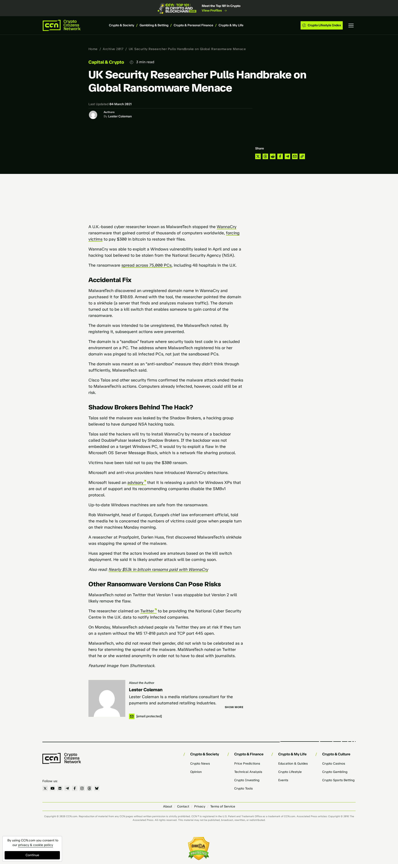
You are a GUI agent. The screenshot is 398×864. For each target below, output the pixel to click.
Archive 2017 (113, 49)
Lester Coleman (120, 116)
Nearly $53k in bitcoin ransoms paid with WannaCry (158, 569)
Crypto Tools (243, 788)
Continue (32, 855)
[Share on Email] (295, 156)
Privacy (199, 806)
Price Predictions (247, 764)
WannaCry (226, 226)
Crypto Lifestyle (290, 772)
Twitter (147, 611)
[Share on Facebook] (280, 156)
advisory (135, 482)
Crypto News (200, 764)
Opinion (196, 772)
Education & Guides (293, 764)
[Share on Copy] (302, 156)
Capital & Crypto (106, 62)
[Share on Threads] (265, 156)
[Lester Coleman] (106, 698)
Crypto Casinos (333, 764)
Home (93, 49)
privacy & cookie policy (35, 845)
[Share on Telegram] (287, 156)
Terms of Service (222, 806)
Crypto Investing (246, 780)
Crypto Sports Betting (338, 780)
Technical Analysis (248, 772)
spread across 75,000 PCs (146, 265)
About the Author (141, 683)
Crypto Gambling (334, 772)
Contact (183, 806)
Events (283, 780)
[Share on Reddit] (272, 156)
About (167, 806)
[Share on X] (258, 156)
